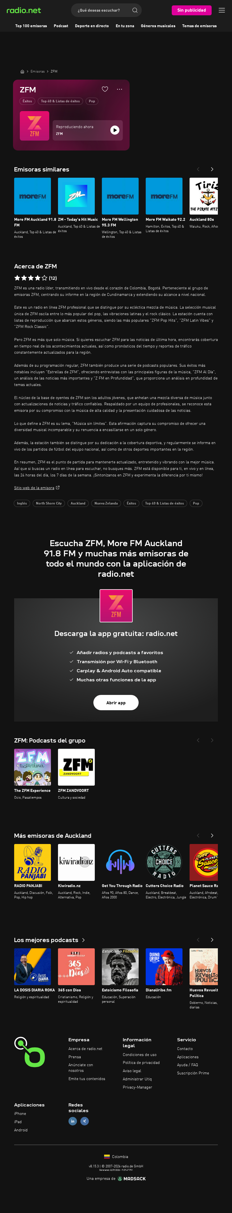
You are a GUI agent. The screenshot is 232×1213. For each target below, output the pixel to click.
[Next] (212, 167)
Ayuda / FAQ (187, 1065)
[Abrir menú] (221, 10)
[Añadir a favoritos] (104, 89)
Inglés (22, 503)
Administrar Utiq (137, 1079)
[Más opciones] (119, 89)
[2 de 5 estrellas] (24, 278)
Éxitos (27, 101)
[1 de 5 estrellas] (17, 278)
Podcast (61, 26)
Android (21, 1130)
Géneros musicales (158, 26)
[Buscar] (135, 10)
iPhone (20, 1114)
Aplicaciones (188, 1057)
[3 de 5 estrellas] (30, 278)
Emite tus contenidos (86, 1079)
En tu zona (125, 26)
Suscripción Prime (193, 1073)
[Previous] (198, 167)
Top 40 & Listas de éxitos (60, 101)
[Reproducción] (114, 130)
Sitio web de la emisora (34, 488)
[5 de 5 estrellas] (44, 278)
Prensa (74, 1057)
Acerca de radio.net (85, 1049)
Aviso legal (132, 1071)
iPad (18, 1122)
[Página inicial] (22, 71)
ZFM (59, 134)
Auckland (78, 503)
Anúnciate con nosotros (80, 1068)
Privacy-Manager (137, 1087)
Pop (92, 101)
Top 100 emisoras (31, 26)
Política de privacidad (141, 1063)
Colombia (119, 1157)
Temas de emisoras (199, 26)
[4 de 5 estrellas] (37, 278)
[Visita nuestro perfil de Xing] (84, 1121)
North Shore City (49, 503)
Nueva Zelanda (106, 503)
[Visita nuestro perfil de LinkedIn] (72, 1121)
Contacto (185, 1049)
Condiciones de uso (139, 1055)
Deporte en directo (92, 26)
